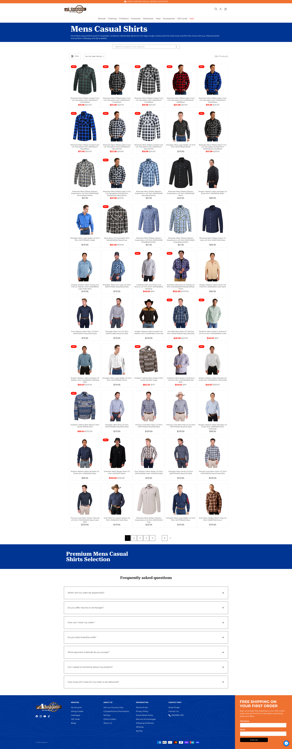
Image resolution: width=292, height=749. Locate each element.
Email (242, 730)
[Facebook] (36, 716)
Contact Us (173, 711)
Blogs (73, 723)
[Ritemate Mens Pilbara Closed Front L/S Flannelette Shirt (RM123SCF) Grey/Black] (148, 79)
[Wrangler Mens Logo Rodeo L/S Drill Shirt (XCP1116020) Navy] (180, 499)
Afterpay (140, 727)
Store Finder (174, 707)
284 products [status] (221, 56)
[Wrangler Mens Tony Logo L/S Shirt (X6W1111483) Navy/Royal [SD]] (116, 266)
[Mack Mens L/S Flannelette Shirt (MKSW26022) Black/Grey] (116, 219)
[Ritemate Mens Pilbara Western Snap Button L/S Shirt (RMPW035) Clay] (148, 499)
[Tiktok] (48, 716)
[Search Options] (177, 47)
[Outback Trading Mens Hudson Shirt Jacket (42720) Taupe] (148, 359)
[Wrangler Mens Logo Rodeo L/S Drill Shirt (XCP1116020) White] (116, 359)
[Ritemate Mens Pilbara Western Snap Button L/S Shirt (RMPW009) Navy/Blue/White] (148, 172)
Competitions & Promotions (116, 711)
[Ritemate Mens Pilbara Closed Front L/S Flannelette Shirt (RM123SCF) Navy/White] (148, 126)
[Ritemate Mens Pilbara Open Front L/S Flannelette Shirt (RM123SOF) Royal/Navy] (212, 79)
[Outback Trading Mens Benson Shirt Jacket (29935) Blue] (84, 406)
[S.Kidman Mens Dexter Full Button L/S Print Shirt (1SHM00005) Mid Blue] (180, 359)
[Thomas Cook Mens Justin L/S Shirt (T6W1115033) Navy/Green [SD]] (212, 452)
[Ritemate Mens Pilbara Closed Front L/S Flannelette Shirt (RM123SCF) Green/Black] (84, 79)
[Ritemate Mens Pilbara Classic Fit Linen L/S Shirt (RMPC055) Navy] (212, 219)
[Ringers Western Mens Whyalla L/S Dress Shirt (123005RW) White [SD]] (212, 359)
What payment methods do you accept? (88, 652)
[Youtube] (44, 716)
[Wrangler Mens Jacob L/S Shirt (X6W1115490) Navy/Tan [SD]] (180, 452)
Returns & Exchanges (146, 719)
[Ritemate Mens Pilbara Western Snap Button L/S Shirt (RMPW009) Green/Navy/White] (180, 219)
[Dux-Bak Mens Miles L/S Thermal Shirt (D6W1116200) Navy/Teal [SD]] (180, 312)
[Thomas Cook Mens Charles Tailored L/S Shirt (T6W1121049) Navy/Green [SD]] (84, 499)
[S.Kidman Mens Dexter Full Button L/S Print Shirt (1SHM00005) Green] (212, 312)
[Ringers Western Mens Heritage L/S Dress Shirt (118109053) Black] (212, 172)
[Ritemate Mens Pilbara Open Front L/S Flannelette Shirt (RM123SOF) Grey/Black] (116, 79)
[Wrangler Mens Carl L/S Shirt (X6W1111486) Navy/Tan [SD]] (116, 312)
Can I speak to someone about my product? (90, 667)
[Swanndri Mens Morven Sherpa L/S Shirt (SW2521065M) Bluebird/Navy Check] (180, 266)
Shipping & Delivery (145, 723)
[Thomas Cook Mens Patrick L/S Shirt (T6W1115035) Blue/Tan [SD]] (180, 406)
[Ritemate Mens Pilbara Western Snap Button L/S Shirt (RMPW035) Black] (180, 172)
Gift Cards (75, 719)
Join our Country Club (113, 707)
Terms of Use (142, 707)
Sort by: (93, 56)
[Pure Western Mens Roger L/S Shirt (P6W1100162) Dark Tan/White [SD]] (148, 452)
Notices (106, 715)
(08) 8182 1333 (177, 715)
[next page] (170, 538)
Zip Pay (139, 731)
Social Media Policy (144, 715)
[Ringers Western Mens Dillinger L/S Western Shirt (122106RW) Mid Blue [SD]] (84, 359)
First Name (244, 721)
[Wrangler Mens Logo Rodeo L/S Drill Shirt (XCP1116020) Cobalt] (84, 219)
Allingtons (43, 742)
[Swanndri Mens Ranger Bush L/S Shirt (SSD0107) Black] (116, 452)
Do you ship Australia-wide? (82, 637)
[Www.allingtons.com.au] (52, 707)
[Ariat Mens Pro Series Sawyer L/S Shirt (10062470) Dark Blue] (116, 499)
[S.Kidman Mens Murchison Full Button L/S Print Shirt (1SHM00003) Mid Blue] (148, 266)
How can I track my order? (81, 622)
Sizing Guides (77, 711)
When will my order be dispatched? (86, 592)
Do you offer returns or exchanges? (86, 607)
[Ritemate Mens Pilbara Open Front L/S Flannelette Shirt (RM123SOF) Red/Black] (180, 79)
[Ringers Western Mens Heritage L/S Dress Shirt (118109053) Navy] (84, 452)
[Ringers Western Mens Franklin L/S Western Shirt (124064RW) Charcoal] (148, 312)
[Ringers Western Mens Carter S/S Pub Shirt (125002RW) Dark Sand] (212, 266)
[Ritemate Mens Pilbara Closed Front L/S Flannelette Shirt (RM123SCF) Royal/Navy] (84, 126)
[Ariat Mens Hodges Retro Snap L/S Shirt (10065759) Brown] (212, 499)
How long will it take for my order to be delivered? (93, 682)
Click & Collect (109, 719)
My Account (76, 707)
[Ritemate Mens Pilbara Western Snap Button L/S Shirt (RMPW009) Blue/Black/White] (148, 219)
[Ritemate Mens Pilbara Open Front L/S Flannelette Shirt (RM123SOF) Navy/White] (116, 126)
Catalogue (75, 715)
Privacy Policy (142, 711)
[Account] (220, 9)
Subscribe (254, 740)
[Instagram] (40, 716)
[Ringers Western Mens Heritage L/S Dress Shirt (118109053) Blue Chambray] (212, 406)
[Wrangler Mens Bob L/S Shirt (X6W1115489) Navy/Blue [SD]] (116, 406)
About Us (107, 723)
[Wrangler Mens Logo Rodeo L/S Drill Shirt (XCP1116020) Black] (180, 126)
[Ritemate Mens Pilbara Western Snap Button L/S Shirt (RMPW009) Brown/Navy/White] (84, 172)
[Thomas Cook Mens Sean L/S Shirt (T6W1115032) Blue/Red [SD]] (148, 406)
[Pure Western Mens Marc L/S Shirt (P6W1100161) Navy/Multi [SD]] (84, 312)
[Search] (215, 9)
